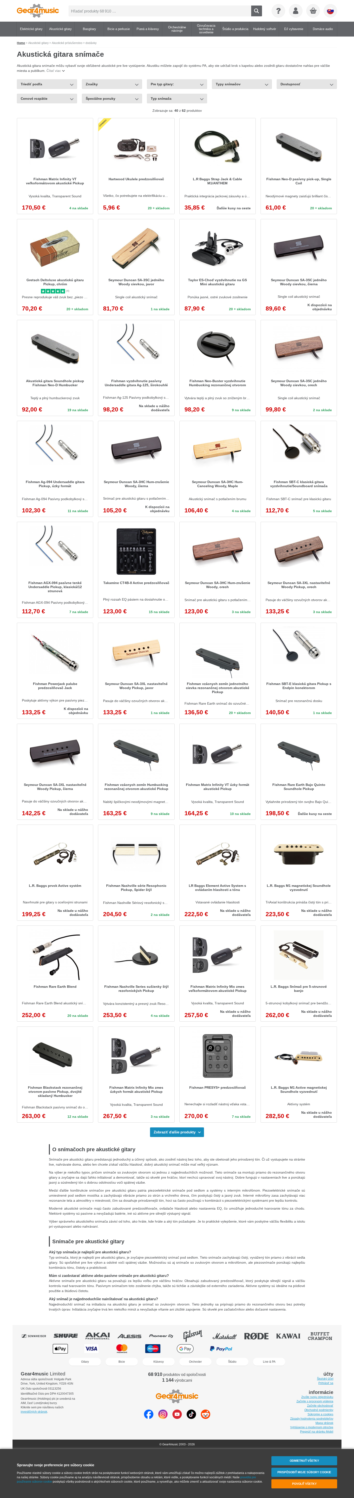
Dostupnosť (291, 84)
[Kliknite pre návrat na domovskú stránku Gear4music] (38, 11)
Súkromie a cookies (320, 1414)
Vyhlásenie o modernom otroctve (311, 1427)
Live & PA (269, 1361)
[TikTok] (191, 1418)
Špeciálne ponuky (100, 98)
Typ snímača (161, 98)
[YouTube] (177, 1418)
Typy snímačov (228, 84)
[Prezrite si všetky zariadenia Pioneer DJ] (164, 1336)
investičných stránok (34, 1411)
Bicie (121, 1361)
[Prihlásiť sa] (295, 10)
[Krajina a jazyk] (330, 10)
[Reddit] (205, 1418)
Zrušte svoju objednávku (317, 1397)
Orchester (195, 1361)
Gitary (85, 1361)
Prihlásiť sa (325, 1383)
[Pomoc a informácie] (278, 10)
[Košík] (313, 11)
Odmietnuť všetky (304, 1460)
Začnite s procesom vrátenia (314, 1401)
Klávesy (158, 1361)
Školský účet (325, 1378)
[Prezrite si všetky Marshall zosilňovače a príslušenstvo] (228, 1336)
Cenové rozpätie (34, 98)
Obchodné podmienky (318, 1410)
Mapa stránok (324, 1423)
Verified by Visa (293, 1348)
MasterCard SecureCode (259, 1348)
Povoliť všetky (304, 1484)
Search (256, 11)
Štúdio (232, 1361)
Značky (92, 84)
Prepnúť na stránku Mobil (316, 1431)
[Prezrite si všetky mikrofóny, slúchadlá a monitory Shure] (69, 1336)
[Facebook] (148, 1418)
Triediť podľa (31, 84)
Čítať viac (53, 71)
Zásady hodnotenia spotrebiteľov (311, 1418)
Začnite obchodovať (320, 1405)
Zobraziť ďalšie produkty (175, 1132)
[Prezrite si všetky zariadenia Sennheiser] (37, 1336)
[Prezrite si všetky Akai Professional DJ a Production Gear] (101, 1336)
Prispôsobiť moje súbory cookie (304, 1472)
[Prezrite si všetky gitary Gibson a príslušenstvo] (196, 1336)
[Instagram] (163, 1418)
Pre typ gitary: (162, 84)
